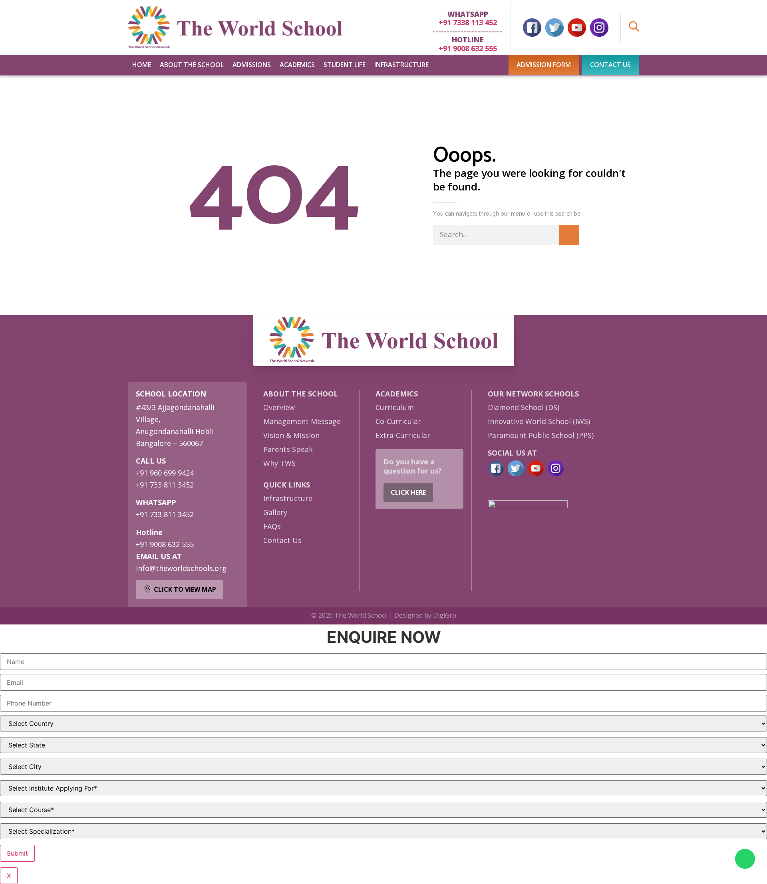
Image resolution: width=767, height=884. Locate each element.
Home (141, 64)
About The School (192, 64)
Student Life (345, 64)
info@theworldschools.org (181, 568)
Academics (297, 64)
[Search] (569, 235)
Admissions (251, 64)
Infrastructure (401, 64)
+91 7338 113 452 (468, 22)
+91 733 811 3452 (165, 485)
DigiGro (444, 615)
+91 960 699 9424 (165, 473)
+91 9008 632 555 (468, 48)
